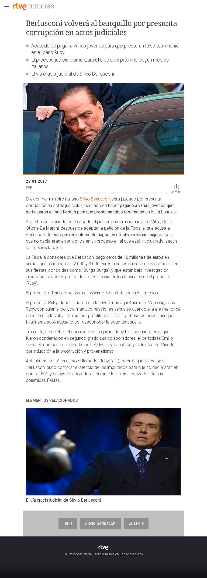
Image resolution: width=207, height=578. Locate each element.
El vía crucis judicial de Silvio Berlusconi (72, 74)
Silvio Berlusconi (95, 199)
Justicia (136, 523)
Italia (68, 523)
